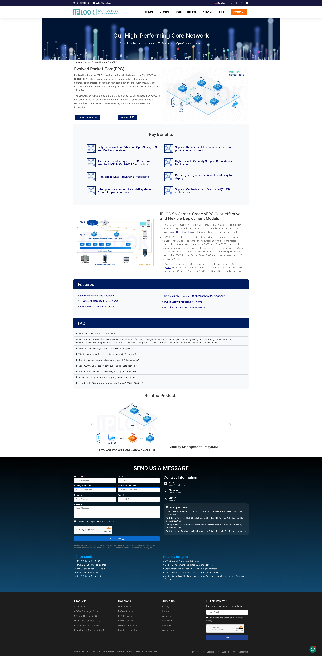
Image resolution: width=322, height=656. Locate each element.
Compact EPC (195, 429)
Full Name (79, 477)
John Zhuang (153, 651)
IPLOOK (172, 500)
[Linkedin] (165, 498)
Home (77, 62)
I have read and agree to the (95, 521)
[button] (91, 424)
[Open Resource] (198, 12)
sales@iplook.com (177, 485)
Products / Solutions (127, 486)
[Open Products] (155, 12)
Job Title (121, 495)
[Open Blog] (225, 12)
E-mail (121, 477)
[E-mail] (165, 483)
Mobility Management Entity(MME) (127, 447)
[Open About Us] (214, 12)
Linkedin (172, 498)
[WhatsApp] (165, 491)
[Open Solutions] (171, 12)
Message (78, 504)
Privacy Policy (108, 521)
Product (86, 62)
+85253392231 (175, 493)
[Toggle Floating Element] (312, 649)
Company (78, 495)
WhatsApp (173, 490)
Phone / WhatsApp (82, 486)
